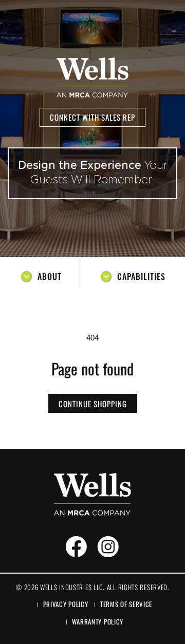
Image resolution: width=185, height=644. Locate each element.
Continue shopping (93, 403)
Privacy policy (65, 604)
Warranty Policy (98, 621)
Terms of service (126, 604)
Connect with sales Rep (92, 117)
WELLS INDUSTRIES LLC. (72, 587)
